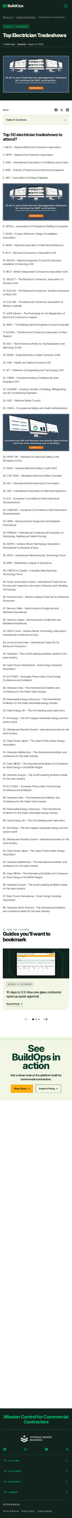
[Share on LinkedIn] (67, 110)
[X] (67, 1449)
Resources (8, 17)
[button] (33, 1019)
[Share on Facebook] (56, 110)
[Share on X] (62, 110)
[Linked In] (5, 1449)
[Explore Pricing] (48, 1089)
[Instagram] (25, 1449)
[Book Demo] (22, 1089)
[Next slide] (46, 1019)
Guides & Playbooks (25, 17)
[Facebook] (46, 1449)
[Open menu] (65, 5)
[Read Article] (36, 979)
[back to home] (13, 6)
